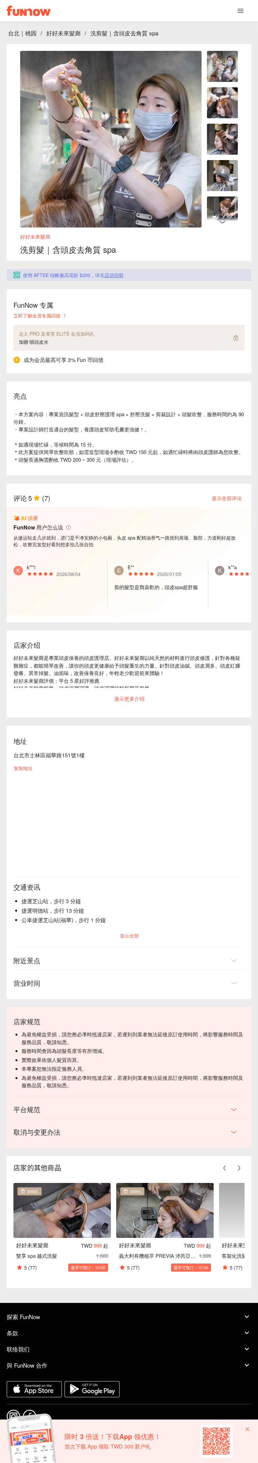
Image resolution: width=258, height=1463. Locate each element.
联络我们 (18, 1349)
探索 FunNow (23, 1316)
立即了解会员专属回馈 (36, 315)
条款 (12, 1333)
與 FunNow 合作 (27, 1365)
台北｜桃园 (22, 33)
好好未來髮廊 (63, 33)
